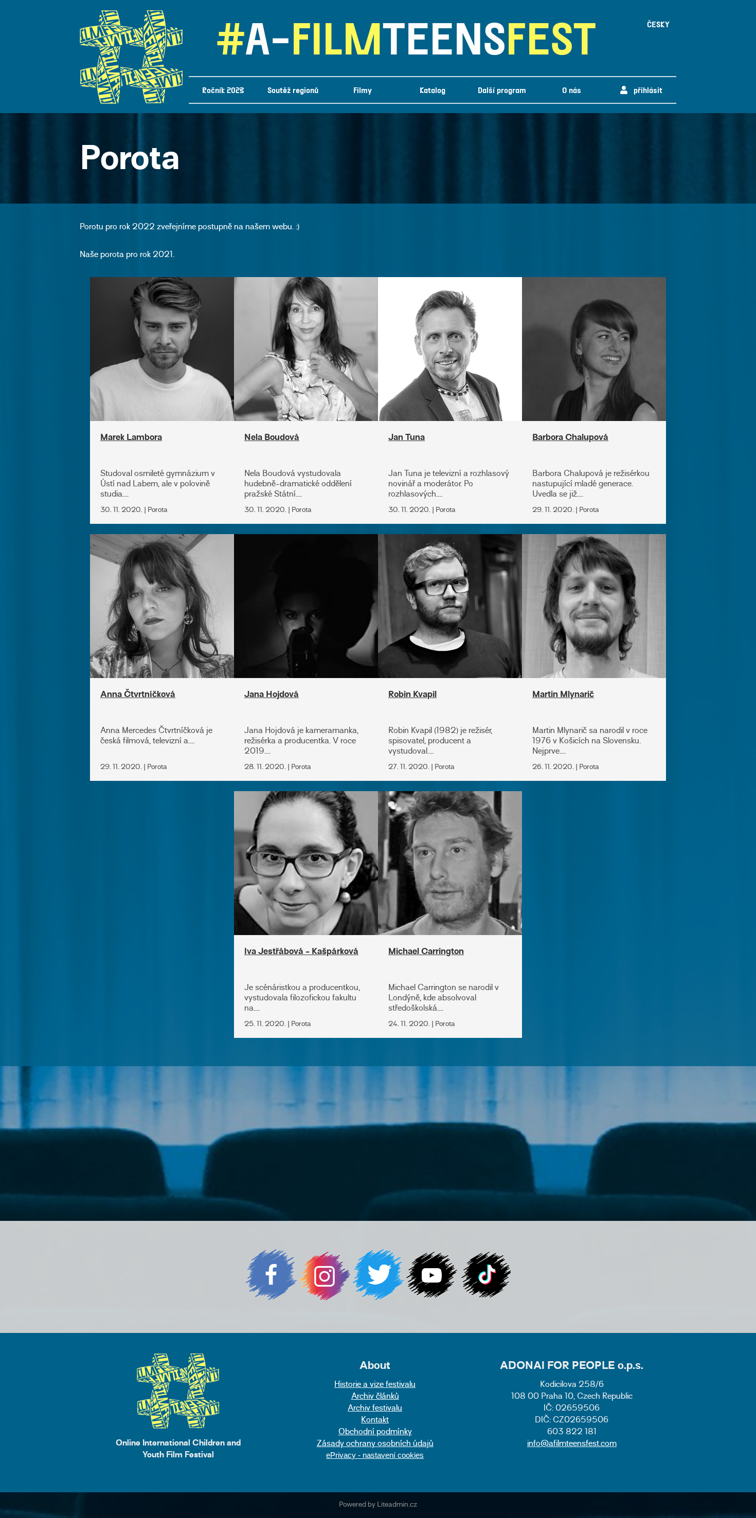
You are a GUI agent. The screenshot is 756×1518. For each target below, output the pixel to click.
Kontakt (375, 1420)
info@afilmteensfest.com (572, 1444)
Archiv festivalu (375, 1409)
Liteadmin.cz (397, 1505)
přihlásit (644, 90)
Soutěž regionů (292, 90)
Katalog (432, 90)
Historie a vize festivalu (375, 1385)
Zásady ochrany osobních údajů (375, 1444)
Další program (502, 90)
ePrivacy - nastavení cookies (375, 1455)
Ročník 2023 (223, 90)
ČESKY (658, 24)
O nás (571, 90)
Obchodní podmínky (375, 1432)
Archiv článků (375, 1397)
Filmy (362, 90)
